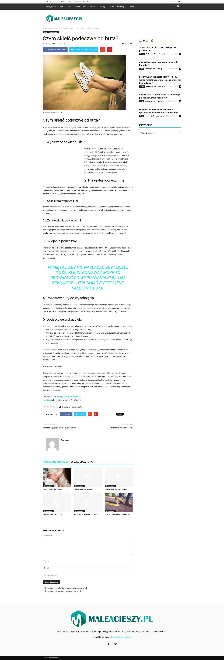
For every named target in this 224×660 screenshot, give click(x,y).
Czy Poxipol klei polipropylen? (116, 489)
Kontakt (86, 2)
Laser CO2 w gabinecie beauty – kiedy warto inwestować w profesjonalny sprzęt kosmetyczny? (160, 80)
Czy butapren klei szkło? (52, 514)
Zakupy (102, 6)
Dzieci (69, 6)
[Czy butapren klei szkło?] (57, 502)
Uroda (111, 6)
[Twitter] (179, 1)
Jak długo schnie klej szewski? (86, 514)
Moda (77, 6)
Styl (84, 6)
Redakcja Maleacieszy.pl (155, 54)
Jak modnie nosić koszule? (121, 428)
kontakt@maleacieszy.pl (121, 637)
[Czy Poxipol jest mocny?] (88, 477)
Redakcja (51, 43)
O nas (70, 2)
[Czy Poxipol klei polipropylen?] (119, 477)
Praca (142, 116)
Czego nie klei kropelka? (52, 489)
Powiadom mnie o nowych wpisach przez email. (63, 591)
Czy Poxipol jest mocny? (83, 489)
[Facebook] (175, 1)
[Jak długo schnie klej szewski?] (88, 502)
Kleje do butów (53, 32)
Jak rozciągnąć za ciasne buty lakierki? (59, 428)
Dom (61, 6)
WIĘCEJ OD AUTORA (82, 461)
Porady (93, 6)
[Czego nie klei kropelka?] (57, 477)
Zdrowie (132, 6)
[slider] (50, 406)
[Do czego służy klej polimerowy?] (119, 502)
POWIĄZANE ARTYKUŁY (55, 461)
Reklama (78, 2)
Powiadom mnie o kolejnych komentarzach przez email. (66, 588)
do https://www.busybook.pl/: (69, 397)
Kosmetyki (121, 6)
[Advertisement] (134, 18)
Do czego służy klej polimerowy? (117, 514)
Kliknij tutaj (47, 400)
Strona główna (50, 6)
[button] (178, 6)
